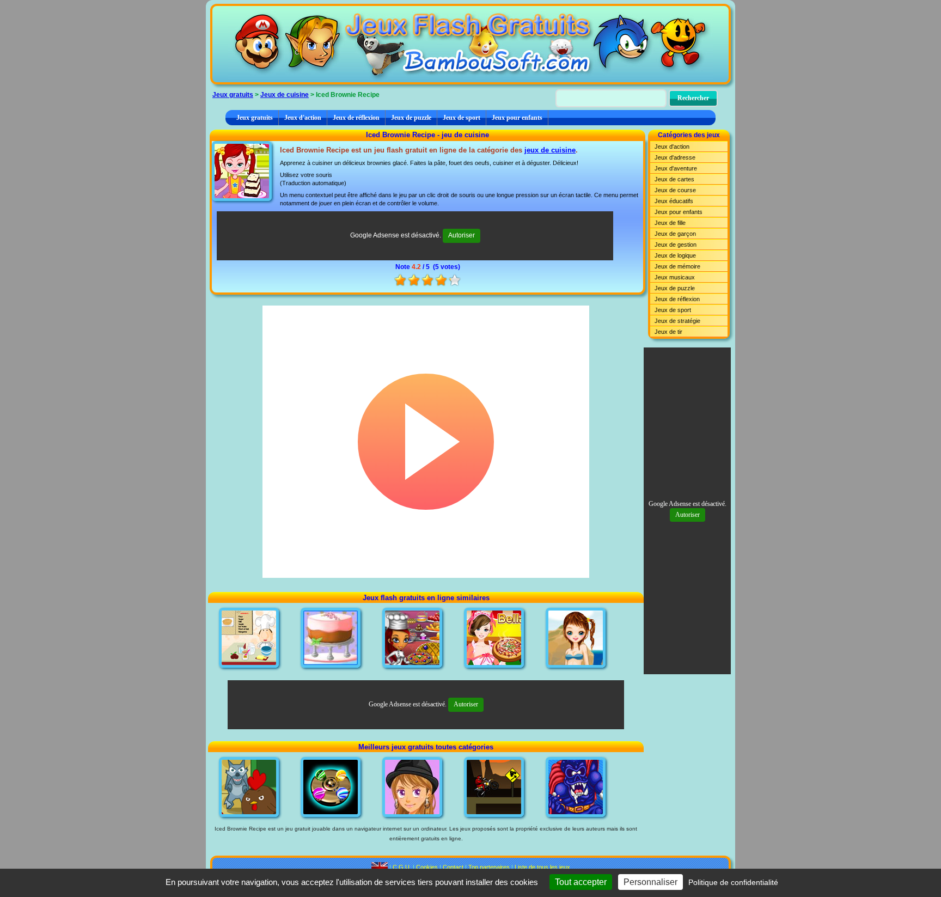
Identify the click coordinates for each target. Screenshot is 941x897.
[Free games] (379, 867)
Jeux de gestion (675, 244)
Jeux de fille (670, 222)
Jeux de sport (461, 117)
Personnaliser (650, 882)
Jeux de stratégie (677, 321)
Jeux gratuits (232, 95)
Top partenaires (489, 867)
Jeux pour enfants (517, 117)
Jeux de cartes (674, 179)
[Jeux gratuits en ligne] (470, 44)
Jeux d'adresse (675, 157)
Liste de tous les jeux (542, 867)
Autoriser (461, 235)
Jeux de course (675, 190)
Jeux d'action (302, 117)
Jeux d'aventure (676, 168)
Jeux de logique (675, 255)
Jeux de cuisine (284, 95)
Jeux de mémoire (677, 266)
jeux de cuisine (550, 150)
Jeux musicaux (675, 277)
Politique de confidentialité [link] (733, 882)
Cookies (427, 867)
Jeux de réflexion (356, 117)
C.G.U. (402, 867)
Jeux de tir (668, 331)
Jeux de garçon (675, 233)
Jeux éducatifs (674, 201)
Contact (453, 867)
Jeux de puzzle (411, 117)
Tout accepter (581, 882)
